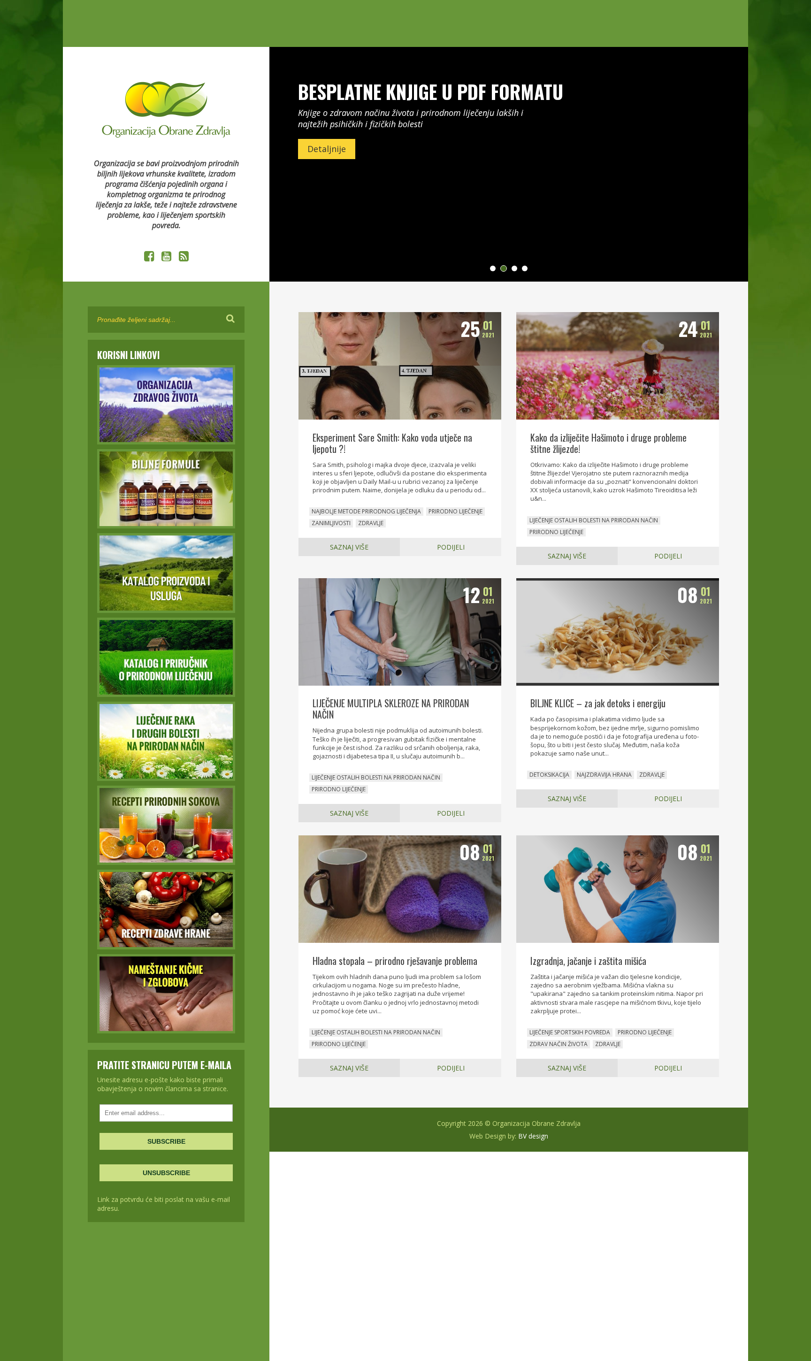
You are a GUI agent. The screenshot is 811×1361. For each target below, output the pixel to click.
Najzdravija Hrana (604, 775)
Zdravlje (370, 523)
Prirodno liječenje (455, 511)
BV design (533, 1136)
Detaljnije (326, 148)
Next (724, 164)
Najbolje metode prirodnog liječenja (366, 511)
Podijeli (451, 547)
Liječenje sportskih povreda (569, 1032)
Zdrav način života (558, 1044)
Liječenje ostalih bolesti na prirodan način (593, 520)
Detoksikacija (549, 775)
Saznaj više (349, 547)
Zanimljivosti (331, 523)
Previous (292, 164)
